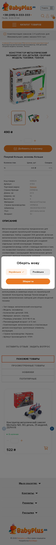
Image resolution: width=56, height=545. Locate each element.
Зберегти (28, 281)
